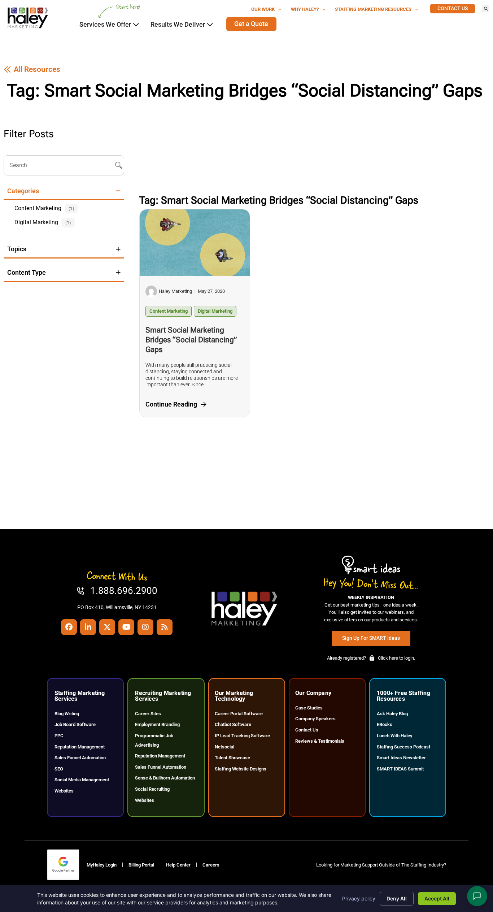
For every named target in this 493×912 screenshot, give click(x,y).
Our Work (263, 9)
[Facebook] (69, 627)
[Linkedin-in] (88, 627)
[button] (485, 8)
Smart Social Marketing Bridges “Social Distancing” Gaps (191, 340)
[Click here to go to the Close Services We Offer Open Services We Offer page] (136, 24)
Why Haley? (305, 9)
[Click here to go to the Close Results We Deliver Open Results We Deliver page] (210, 24)
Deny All (397, 898)
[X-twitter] (107, 627)
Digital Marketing (215, 311)
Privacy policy (358, 898)
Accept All (436, 898)
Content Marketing (168, 311)
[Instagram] (145, 627)
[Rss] (165, 627)
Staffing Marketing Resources (373, 9)
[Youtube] (126, 627)
